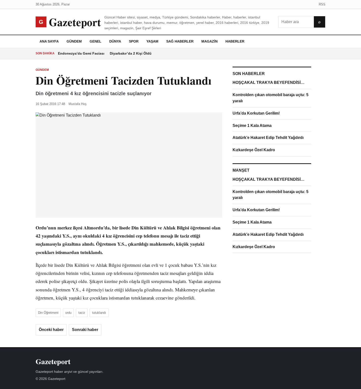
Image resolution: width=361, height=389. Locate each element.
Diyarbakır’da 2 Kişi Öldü (131, 53)
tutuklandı (99, 312)
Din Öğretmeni (48, 312)
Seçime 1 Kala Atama (252, 125)
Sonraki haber (85, 330)
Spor (134, 41)
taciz (81, 312)
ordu (68, 312)
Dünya (115, 41)
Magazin (209, 41)
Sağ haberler (180, 41)
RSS (322, 4)
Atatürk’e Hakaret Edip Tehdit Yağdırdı (268, 137)
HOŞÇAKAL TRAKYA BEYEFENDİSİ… (269, 82)
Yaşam (152, 41)
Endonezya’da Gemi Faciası (81, 53)
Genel (95, 41)
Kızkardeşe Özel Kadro (254, 150)
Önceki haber (51, 330)
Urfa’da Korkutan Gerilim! (256, 113)
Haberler (234, 41)
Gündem (74, 41)
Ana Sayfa (49, 41)
